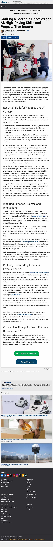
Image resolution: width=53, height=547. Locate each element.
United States (12, 539)
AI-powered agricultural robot (29, 242)
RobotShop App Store (6, 522)
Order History (4, 484)
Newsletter (2, 475)
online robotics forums (25, 314)
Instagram (17, 475)
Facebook (5, 475)
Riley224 (9, 416)
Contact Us (29, 496)
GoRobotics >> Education (36, 10)
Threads (20, 475)
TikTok (26, 475)
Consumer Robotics (22, 10)
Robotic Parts (4, 509)
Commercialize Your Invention (8, 501)
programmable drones (39, 216)
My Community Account (6, 481)
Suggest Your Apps (5, 499)
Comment (10, 37)
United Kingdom (25, 539)
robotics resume (16, 295)
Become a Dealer (5, 496)
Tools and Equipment (6, 516)
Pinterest (14, 475)
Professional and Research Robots (21, 13)
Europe (31, 539)
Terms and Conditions (31, 491)
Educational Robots (5, 515)
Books (2, 518)
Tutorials (28, 484)
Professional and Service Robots (9, 507)
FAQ (27, 489)
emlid (8, 465)
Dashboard (29, 481)
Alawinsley (22, 30)
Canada (18, 539)
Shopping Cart (4, 486)
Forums (28, 482)
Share (16, 37)
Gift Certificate (4, 520)
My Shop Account (5, 482)
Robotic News (36, 13)
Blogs (27, 488)
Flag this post (49, 369)
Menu (4, 6)
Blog (27, 30)
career (18, 31)
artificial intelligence (12, 31)
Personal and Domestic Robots (8, 506)
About (27, 506)
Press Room (29, 507)
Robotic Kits (4, 511)
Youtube (8, 475)
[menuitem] (13, 10)
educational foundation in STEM (39, 272)
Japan (35, 539)
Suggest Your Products (6, 498)
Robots (28, 486)
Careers (28, 509)
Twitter (11, 475)
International (41, 539)
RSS (23, 475)
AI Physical (12, 10)
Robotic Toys (4, 513)
